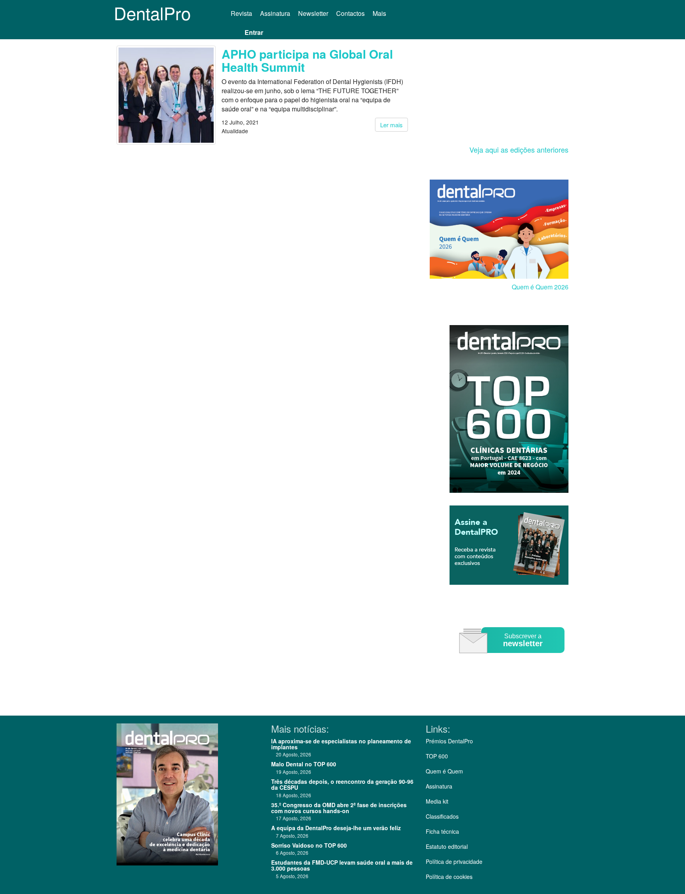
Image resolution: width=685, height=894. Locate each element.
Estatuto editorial (447, 846)
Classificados (442, 816)
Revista (241, 13)
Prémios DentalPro (449, 741)
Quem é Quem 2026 (540, 286)
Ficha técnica (442, 831)
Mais (380, 13)
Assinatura (275, 13)
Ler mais (391, 125)
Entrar (254, 32)
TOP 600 (437, 756)
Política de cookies (449, 877)
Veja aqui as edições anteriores (518, 149)
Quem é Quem (444, 771)
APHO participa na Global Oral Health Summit (307, 60)
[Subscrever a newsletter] (512, 658)
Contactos (350, 13)
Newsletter (313, 13)
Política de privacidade (454, 861)
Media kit (437, 801)
